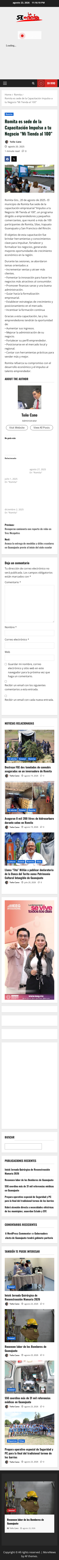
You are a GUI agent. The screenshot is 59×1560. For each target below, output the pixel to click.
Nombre (11, 627)
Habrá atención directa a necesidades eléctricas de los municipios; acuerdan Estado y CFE (29, 1209)
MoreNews (49, 1552)
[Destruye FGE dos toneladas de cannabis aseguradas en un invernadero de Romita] (29, 746)
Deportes (12, 1441)
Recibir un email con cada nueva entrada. (29, 700)
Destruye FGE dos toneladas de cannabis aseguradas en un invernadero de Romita (28, 769)
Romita (9, 114)
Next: (29, 543)
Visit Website (17, 427)
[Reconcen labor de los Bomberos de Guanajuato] (29, 1325)
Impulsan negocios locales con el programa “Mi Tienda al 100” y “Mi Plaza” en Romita (15, 469)
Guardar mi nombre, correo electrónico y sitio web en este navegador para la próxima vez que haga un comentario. (29, 670)
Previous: (28, 529)
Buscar (9, 1137)
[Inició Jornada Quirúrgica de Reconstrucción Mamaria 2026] (29, 1274)
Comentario (13, 582)
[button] (5, 83)
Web (7, 652)
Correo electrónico (17, 639)
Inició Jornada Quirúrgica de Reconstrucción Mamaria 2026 (22, 1297)
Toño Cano (15, 141)
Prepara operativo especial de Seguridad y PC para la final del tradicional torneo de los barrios (29, 1199)
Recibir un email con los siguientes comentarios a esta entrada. (25, 687)
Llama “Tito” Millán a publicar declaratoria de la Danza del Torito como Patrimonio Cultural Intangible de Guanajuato (29, 874)
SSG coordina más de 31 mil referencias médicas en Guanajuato (28, 1400)
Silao (39, 861)
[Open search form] (33, 83)
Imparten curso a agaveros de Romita (40, 465)
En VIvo (51, 83)
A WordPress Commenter (18, 1233)
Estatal (22, 759)
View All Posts (42, 427)
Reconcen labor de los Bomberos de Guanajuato (29, 1180)
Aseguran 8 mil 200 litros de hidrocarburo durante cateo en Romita (29, 820)
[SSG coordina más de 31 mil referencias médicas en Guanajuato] (29, 1377)
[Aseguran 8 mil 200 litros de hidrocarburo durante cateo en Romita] (29, 797)
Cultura (11, 861)
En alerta (12, 759)
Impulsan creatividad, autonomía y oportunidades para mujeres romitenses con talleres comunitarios (15, 497)
